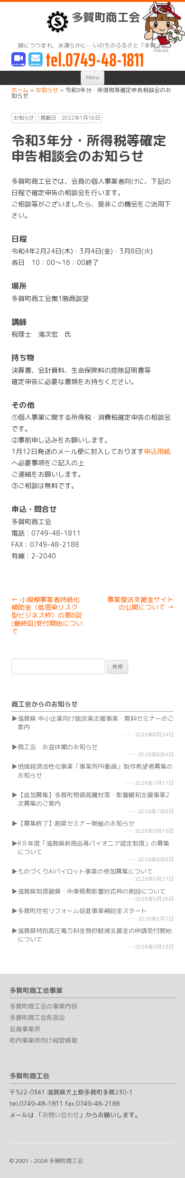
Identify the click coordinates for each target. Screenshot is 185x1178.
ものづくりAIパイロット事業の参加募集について (85, 871)
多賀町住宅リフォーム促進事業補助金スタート (82, 910)
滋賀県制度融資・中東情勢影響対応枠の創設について (92, 891)
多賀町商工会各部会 (37, 1017)
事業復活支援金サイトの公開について (140, 603)
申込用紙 (157, 451)
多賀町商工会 (106, 17)
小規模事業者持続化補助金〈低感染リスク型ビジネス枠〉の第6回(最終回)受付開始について (47, 615)
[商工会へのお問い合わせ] (35, 60)
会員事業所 (24, 1029)
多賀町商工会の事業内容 (43, 1006)
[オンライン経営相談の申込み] (18, 60)
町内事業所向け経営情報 (43, 1040)
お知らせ (23, 118)
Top (174, 1165)
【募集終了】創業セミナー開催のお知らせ (76, 823)
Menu (92, 77)
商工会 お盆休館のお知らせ (58, 747)
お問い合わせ (60, 1115)
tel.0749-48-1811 (95, 60)
